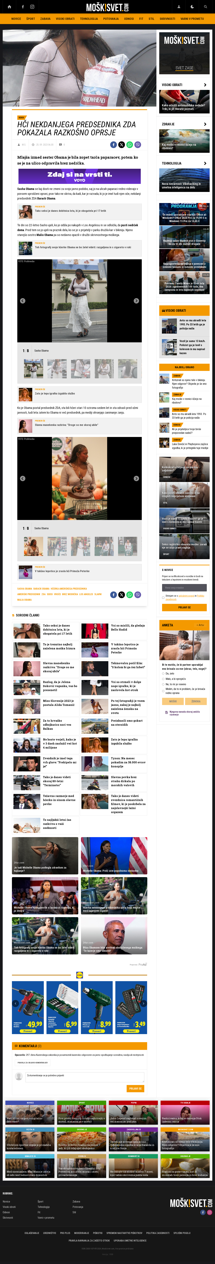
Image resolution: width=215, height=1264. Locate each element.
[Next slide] (136, 301)
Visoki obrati (65, 19)
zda (43, 594)
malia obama (24, 599)
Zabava (45, 19)
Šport (30, 19)
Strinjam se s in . (185, 597)
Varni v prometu (192, 19)
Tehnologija (89, 19)
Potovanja (111, 19)
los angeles (86, 594)
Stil (151, 19)
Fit (141, 19)
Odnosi (129, 19)
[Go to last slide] (22, 301)
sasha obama (24, 588)
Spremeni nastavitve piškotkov (124, 1233)
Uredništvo (49, 1233)
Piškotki (97, 1233)
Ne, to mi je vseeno (176, 684)
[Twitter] (121, 144)
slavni (98, 594)
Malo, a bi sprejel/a (176, 678)
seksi (50, 594)
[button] (34, 368)
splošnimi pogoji (186, 595)
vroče (57, 594)
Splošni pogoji (182, 1233)
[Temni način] (192, 6)
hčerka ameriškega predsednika (69, 588)
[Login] (178, 6)
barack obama (41, 588)
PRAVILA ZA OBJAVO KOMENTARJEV (33, 1063)
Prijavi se (135, 1088)
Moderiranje (81, 1233)
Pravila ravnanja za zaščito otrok (89, 1240)
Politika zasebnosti (157, 1233)
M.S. (24, 144)
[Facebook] (23, 6)
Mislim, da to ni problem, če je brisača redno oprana (185, 691)
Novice (16, 19)
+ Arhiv (200, 625)
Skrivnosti (167, 19)
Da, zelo (170, 673)
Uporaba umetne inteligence (130, 1240)
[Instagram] (32, 6)
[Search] (205, 6)
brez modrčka (70, 594)
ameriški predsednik (28, 594)
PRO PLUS (65, 1233)
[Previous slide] (15, 1003)
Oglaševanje (32, 1233)
